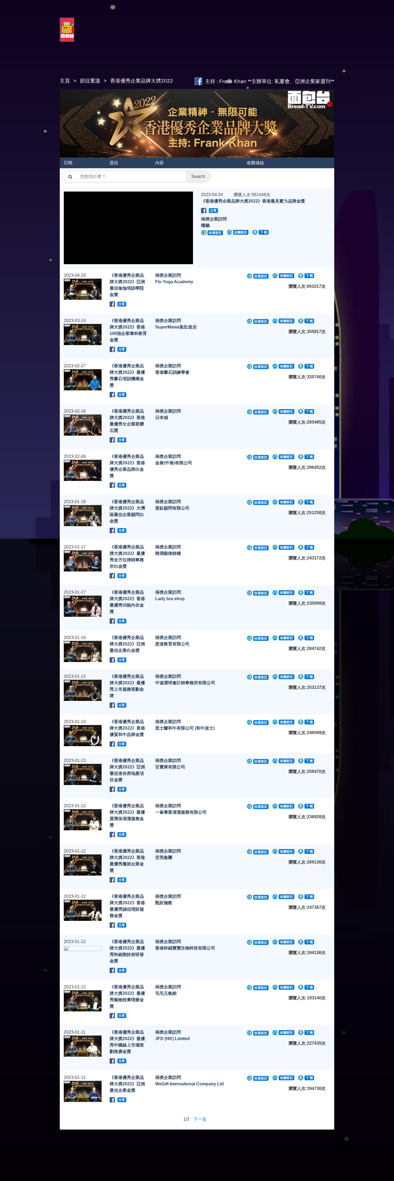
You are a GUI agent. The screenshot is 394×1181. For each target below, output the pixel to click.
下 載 (263, 232)
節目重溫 (90, 81)
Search (198, 176)
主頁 (65, 81)
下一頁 (200, 1119)
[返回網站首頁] (67, 36)
